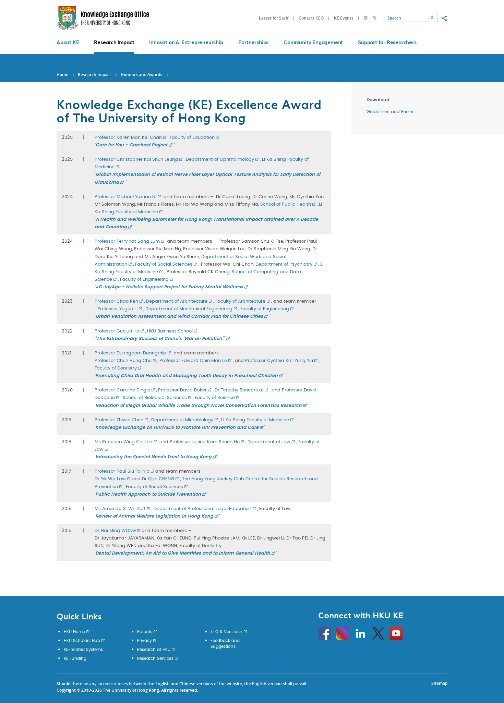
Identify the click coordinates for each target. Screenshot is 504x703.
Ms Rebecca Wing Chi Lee (123, 442)
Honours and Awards (141, 74)
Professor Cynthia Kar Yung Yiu (279, 361)
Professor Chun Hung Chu (123, 361)
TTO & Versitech (226, 632)
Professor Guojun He (117, 331)
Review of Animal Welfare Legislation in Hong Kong (154, 516)
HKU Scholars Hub (82, 641)
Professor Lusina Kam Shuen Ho (205, 442)
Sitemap (439, 683)
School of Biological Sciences (155, 398)
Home (62, 74)
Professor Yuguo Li (117, 309)
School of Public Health (285, 204)
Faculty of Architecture (240, 301)
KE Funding (75, 658)
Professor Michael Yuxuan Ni (125, 197)
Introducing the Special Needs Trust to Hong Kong (153, 457)
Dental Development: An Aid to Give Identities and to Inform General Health (182, 553)
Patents (144, 632)
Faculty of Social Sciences (163, 264)
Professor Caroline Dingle (122, 390)
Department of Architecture (176, 301)
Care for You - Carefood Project (131, 145)
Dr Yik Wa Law (110, 479)
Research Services (155, 658)
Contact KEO (311, 18)
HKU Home (74, 632)
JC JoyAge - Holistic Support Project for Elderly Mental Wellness (169, 287)
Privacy (144, 641)
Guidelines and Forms (391, 112)
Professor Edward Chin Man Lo (193, 361)
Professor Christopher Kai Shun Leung (136, 159)
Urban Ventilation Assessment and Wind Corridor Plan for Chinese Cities (179, 316)
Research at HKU (153, 649)
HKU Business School (170, 331)
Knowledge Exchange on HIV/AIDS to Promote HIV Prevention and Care (177, 427)
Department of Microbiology (182, 420)
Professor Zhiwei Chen (119, 420)
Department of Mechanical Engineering (188, 309)
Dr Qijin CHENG (158, 479)
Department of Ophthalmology (220, 159)
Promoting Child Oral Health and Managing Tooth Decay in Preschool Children (186, 376)
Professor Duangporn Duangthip (130, 353)
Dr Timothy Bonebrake (239, 390)
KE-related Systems (83, 649)
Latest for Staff (273, 18)
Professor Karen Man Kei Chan (128, 137)
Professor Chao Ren (116, 301)
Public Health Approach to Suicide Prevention (148, 494)
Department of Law (269, 442)
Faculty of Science (215, 398)
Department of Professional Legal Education (202, 509)
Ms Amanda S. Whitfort (120, 509)
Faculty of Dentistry (116, 368)
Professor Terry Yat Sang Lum (127, 241)
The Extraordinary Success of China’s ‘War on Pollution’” (160, 339)
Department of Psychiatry (283, 264)
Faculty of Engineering (144, 279)
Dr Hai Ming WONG (115, 531)
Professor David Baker (182, 390)
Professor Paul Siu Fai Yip (122, 471)
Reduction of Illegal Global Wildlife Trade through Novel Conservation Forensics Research (198, 405)
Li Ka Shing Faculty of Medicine (255, 420)
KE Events (343, 18)
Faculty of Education (192, 137)
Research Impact (94, 74)
